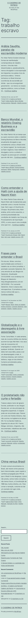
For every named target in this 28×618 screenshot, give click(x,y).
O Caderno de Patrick (11, 608)
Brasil (12, 304)
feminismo (4, 169)
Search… (4, 527)
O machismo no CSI (17, 598)
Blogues (8, 304)
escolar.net (15, 441)
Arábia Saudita (10, 101)
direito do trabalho (20, 304)
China (19, 501)
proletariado (21, 443)
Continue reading (11, 91)
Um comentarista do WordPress (11, 573)
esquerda (3, 443)
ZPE (22, 237)
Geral (11, 302)
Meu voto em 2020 (7, 550)
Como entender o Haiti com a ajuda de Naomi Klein (14, 191)
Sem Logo (7, 237)
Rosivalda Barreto (6, 593)
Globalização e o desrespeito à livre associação (12, 328)
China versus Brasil (13, 461)
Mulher (9, 169)
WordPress (17, 611)
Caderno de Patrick (15, 99)
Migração (13, 103)
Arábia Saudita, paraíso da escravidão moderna (14, 50)
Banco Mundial (19, 101)
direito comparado (18, 374)
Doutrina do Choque (11, 235)
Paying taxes (15, 169)
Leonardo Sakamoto (17, 306)
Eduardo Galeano (17, 376)
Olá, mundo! (5, 547)
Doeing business (5, 103)
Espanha (21, 441)
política (15, 443)
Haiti (19, 235)
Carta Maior (9, 374)
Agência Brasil (10, 501)
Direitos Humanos (6, 306)
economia (8, 441)
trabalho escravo (22, 103)
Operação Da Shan (12, 503)
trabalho (22, 169)
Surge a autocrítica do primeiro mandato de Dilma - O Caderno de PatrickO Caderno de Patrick (14, 585)
